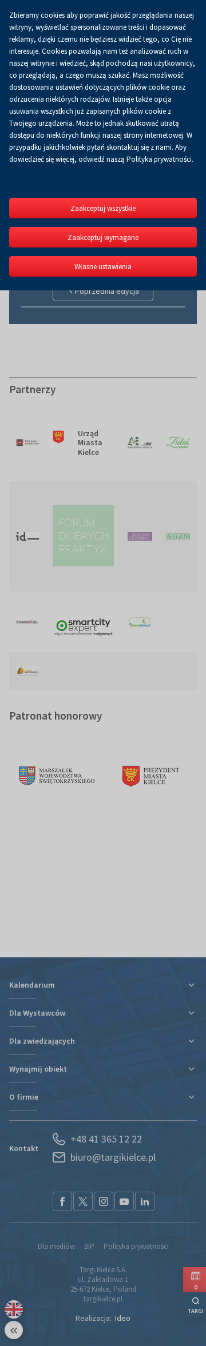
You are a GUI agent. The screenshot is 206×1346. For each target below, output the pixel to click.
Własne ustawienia (103, 266)
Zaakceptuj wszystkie (103, 208)
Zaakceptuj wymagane (103, 237)
